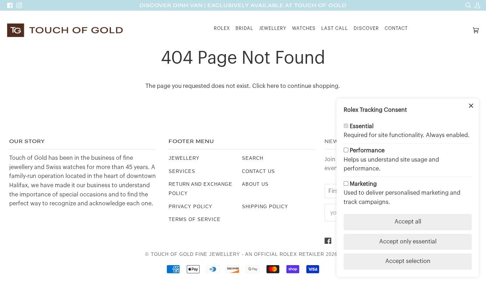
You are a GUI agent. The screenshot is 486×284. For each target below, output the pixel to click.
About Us (255, 184)
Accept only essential (408, 241)
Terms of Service (195, 219)
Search (252, 158)
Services (182, 171)
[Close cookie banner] (471, 106)
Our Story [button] (27, 141)
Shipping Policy (265, 206)
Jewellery (184, 158)
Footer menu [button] (191, 141)
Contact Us (258, 171)
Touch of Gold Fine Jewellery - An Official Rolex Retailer (237, 254)
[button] (222, 30)
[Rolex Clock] (440, 30)
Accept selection (407, 261)
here (273, 86)
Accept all (408, 222)
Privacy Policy (190, 206)
